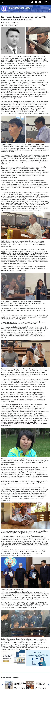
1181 (5, 25)
